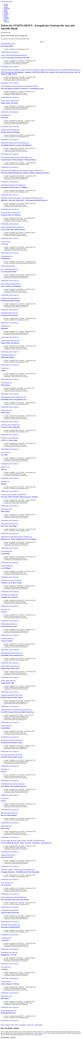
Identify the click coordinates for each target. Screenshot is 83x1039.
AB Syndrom (5, 385)
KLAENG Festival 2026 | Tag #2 (12, 742)
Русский (6, 14)
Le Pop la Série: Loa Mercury (11, 215)
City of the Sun (6, 885)
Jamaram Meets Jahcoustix (10, 912)
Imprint (8, 1024)
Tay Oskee (4, 455)
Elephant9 (4, 328)
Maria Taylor (5, 412)
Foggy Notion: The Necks (9, 103)
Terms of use (30, 1024)
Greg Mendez (5, 553)
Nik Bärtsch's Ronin (7, 357)
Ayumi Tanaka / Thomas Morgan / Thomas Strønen (18, 160)
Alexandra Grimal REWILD (10, 927)
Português (6, 18)
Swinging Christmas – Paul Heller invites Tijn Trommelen (20, 872)
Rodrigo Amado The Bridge (10, 132)
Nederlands (7, 8)
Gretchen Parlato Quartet (9, 315)
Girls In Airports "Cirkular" (10, 984)
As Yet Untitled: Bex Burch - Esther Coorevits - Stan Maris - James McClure (26, 843)
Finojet (3, 370)
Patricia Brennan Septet (9, 626)
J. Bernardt (5, 940)
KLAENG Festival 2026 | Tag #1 (12, 697)
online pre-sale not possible (8, 266)
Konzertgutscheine (7, 46)
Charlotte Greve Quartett (9, 597)
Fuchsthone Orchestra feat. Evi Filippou (14, 187)
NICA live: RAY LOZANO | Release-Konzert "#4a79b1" (20, 497)
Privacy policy (14, 1024)
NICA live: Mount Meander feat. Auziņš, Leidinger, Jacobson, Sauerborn (25, 173)
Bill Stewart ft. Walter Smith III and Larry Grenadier (18, 539)
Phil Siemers (5, 998)
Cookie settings (38, 1024)
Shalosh (3, 484)
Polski (5, 10)
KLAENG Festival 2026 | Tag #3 (12, 757)
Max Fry (4, 469)
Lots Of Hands (6, 568)
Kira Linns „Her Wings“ (9, 526)
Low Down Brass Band (8, 271)
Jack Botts (4, 117)
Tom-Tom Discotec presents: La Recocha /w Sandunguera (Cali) (22, 88)
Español (6, 13)
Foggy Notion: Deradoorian (10, 343)
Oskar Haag (5, 828)
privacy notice (38, 1034)
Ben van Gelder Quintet (9, 815)
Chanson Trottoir (7, 641)
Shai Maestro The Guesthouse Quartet (13, 786)
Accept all (12, 1037)
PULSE (3, 771)
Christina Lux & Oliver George (11, 583)
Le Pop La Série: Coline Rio (10, 427)
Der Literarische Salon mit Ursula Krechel (15, 899)
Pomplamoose (5, 258)
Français (6, 7)
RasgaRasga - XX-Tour (8, 955)
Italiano (6, 11)
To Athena (4, 969)
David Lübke (5, 728)
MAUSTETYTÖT (7, 857)
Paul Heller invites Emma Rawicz (12, 655)
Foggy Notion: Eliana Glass (10, 668)
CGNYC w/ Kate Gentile (9, 440)
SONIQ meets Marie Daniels (10, 301)
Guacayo (4, 612)
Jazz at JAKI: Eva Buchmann (11, 286)
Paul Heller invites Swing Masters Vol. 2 (14, 399)
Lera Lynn (4, 244)
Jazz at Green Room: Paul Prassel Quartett (15, 57)
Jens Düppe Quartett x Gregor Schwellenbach (16, 145)
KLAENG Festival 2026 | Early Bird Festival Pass (17, 712)
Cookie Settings (5, 1037)
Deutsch (6, 4)
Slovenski (6, 21)
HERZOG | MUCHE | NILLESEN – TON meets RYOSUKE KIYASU (24, 200)
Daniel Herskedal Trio (8, 1013)
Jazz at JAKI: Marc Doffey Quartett (13, 229)
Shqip (5, 20)
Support (3, 1024)
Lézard (3, 801)
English (6, 5)
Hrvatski (6, 17)
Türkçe (6, 15)
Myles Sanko (5, 511)
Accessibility (22, 1024)
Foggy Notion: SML (7, 683)
